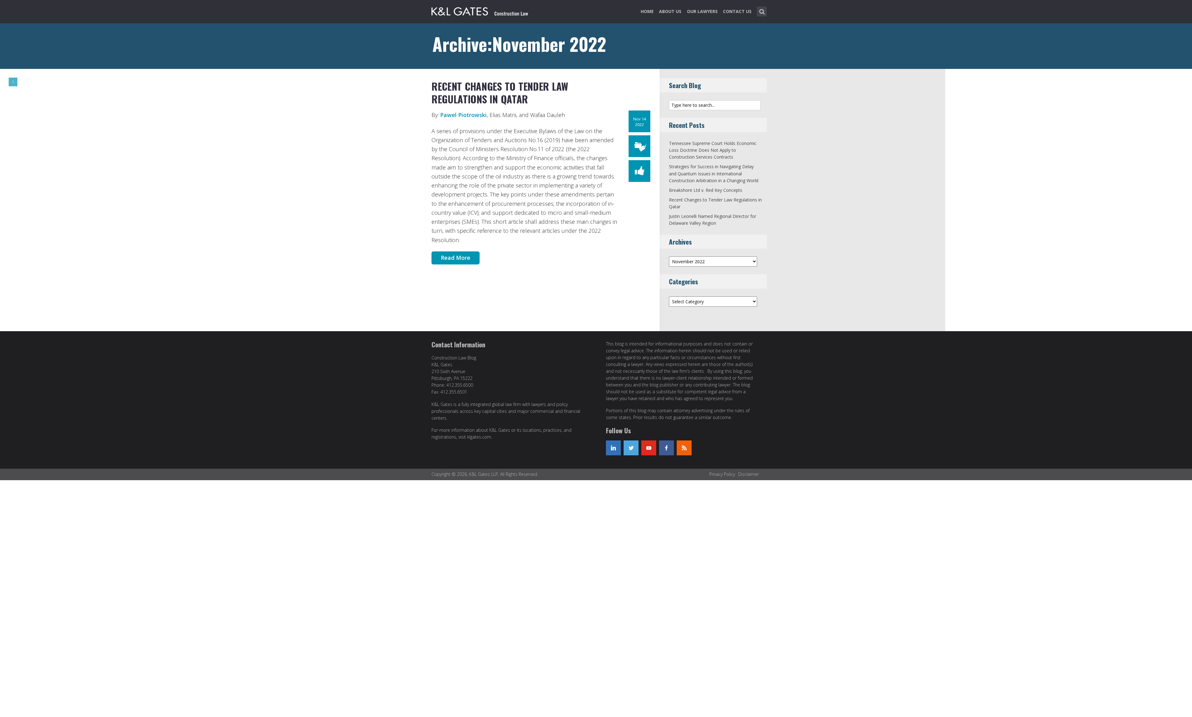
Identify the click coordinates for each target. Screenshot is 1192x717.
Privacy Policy (722, 474)
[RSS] (684, 447)
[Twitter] (631, 447)
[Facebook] (666, 447)
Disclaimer (748, 474)
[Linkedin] (613, 447)
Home (647, 11)
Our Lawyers (702, 11)
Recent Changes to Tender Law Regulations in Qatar (499, 92)
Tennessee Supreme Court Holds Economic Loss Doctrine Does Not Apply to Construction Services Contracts (712, 150)
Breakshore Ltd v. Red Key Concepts (705, 190)
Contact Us (737, 11)
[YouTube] (648, 447)
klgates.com (479, 437)
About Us (670, 11)
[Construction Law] (480, 10)
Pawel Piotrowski (463, 115)
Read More (455, 257)
